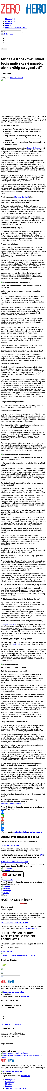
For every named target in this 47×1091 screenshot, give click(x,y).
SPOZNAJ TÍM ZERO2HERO (16, 28)
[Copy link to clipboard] (4, 895)
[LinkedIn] (23, 825)
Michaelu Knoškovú (21, 197)
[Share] (23, 829)
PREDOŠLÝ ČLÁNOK (9, 955)
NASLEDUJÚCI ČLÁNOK (26, 955)
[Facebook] (23, 812)
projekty (31, 832)
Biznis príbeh (10, 19)
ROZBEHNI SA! (6, 951)
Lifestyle (8, 23)
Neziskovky (10, 21)
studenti (39, 832)
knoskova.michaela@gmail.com (13, 803)
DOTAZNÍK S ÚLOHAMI (10, 845)
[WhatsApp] (23, 815)
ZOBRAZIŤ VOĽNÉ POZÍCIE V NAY (14, 862)
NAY (41, 855)
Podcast (8, 25)
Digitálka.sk (25, 996)
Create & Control (33, 148)
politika (24, 832)
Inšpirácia (17, 832)
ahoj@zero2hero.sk (8, 1051)
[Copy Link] (23, 822)
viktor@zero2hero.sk (29, 928)
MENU (4, 49)
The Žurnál (16, 644)
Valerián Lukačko (16, 78)
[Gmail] (23, 819)
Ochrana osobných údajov (11, 1024)
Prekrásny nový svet (8, 624)
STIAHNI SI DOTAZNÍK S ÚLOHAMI (14, 923)
